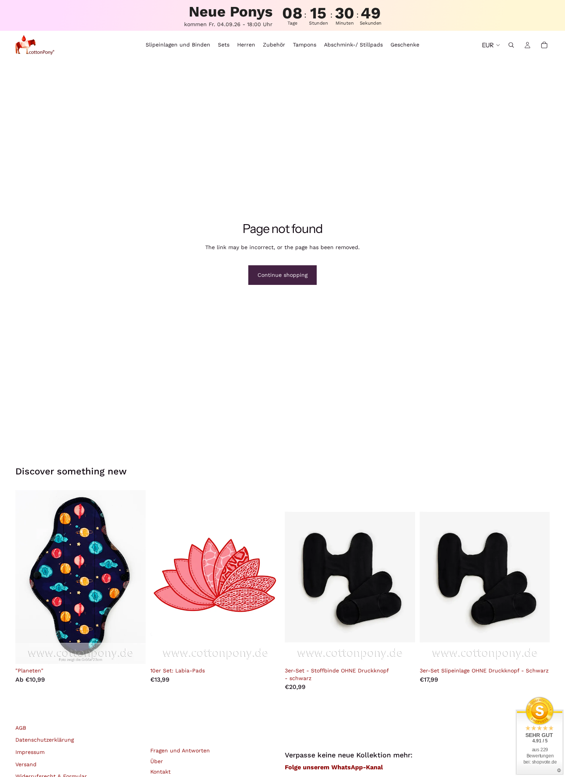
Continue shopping (282, 275)
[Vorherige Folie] (26, 577)
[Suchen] (511, 45)
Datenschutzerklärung (44, 740)
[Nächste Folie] (134, 577)
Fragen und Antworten (180, 750)
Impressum (30, 752)
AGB (20, 728)
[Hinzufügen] (403, 652)
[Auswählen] (134, 652)
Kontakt (160, 772)
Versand (26, 764)
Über (156, 761)
